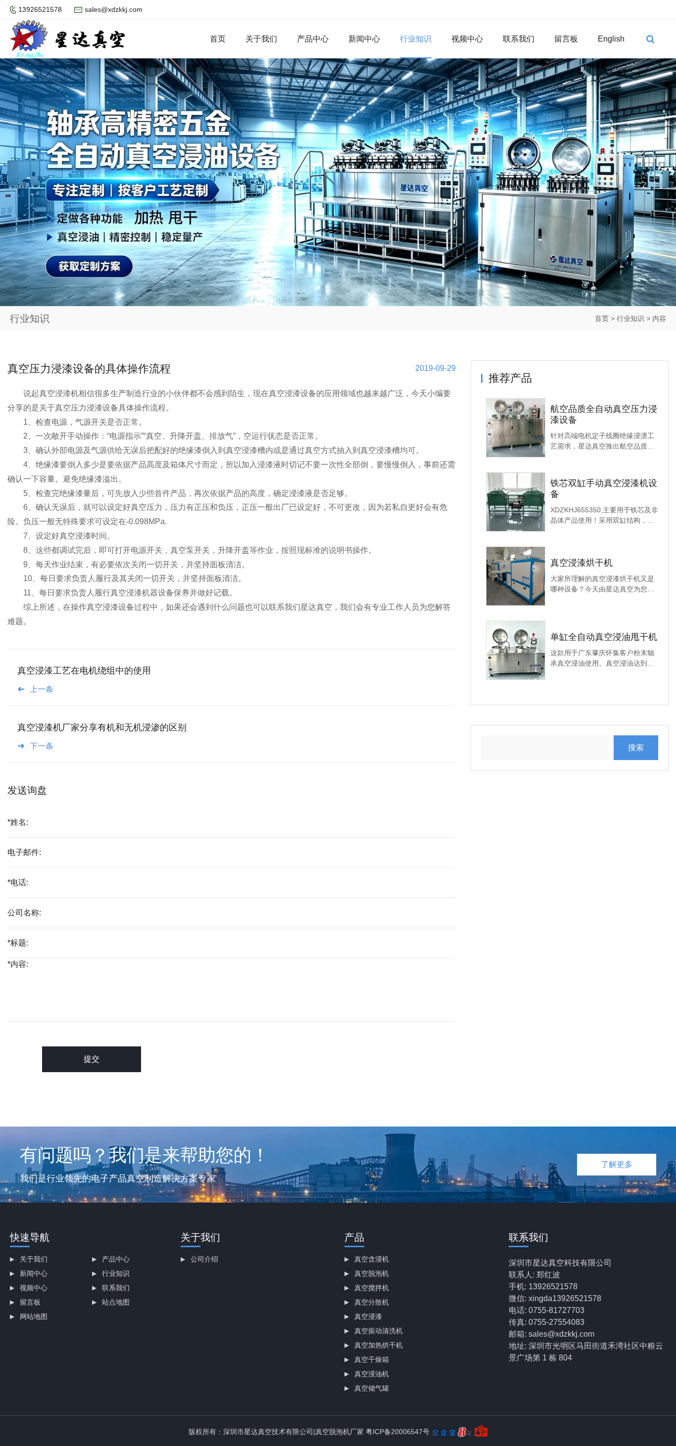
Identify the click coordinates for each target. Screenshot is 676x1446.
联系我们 (518, 39)
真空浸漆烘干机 (581, 563)
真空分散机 (371, 1302)
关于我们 (261, 39)
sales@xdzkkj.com (114, 9)
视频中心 (467, 39)
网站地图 (34, 1316)
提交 (91, 1059)
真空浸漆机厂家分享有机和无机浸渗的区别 (102, 727)
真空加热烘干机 (378, 1345)
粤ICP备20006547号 (398, 1432)
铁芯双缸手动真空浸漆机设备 (603, 488)
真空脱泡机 (371, 1273)
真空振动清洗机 (378, 1331)
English (611, 39)
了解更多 (616, 1164)
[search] (650, 39)
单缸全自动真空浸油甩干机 (603, 637)
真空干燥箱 (371, 1359)
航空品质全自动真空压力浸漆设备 (603, 414)
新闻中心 (364, 39)
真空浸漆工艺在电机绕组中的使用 (84, 671)
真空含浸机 (371, 1259)
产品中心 (313, 39)
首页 (218, 39)
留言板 (566, 39)
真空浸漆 (368, 1316)
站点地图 (116, 1302)
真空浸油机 (371, 1374)
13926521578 (40, 9)
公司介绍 (204, 1259)
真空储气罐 (371, 1388)
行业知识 (416, 39)
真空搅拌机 (371, 1288)
